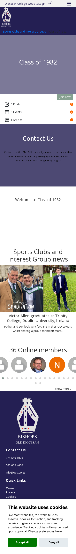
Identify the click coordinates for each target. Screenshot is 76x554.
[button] (3, 378)
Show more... (63, 389)
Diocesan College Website (21, 3)
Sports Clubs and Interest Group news (38, 255)
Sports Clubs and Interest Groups (24, 31)
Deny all (54, 542)
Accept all (22, 542)
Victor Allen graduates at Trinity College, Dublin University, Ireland (38, 318)
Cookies (11, 496)
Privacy (10, 492)
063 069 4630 (14, 465)
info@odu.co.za (15, 472)
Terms (10, 488)
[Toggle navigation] (69, 3)
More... (59, 331)
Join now (65, 97)
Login (41, 3)
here (58, 531)
